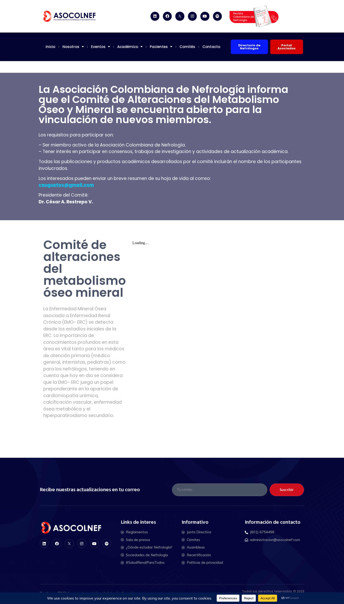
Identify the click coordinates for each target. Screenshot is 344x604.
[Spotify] (217, 16)
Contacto (211, 46)
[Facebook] (167, 16)
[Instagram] (192, 16)
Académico (127, 46)
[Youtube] (204, 16)
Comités (187, 46)
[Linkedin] (154, 16)
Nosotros (70, 46)
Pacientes (159, 46)
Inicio (50, 46)
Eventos (98, 46)
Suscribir (287, 489)
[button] (249, 47)
